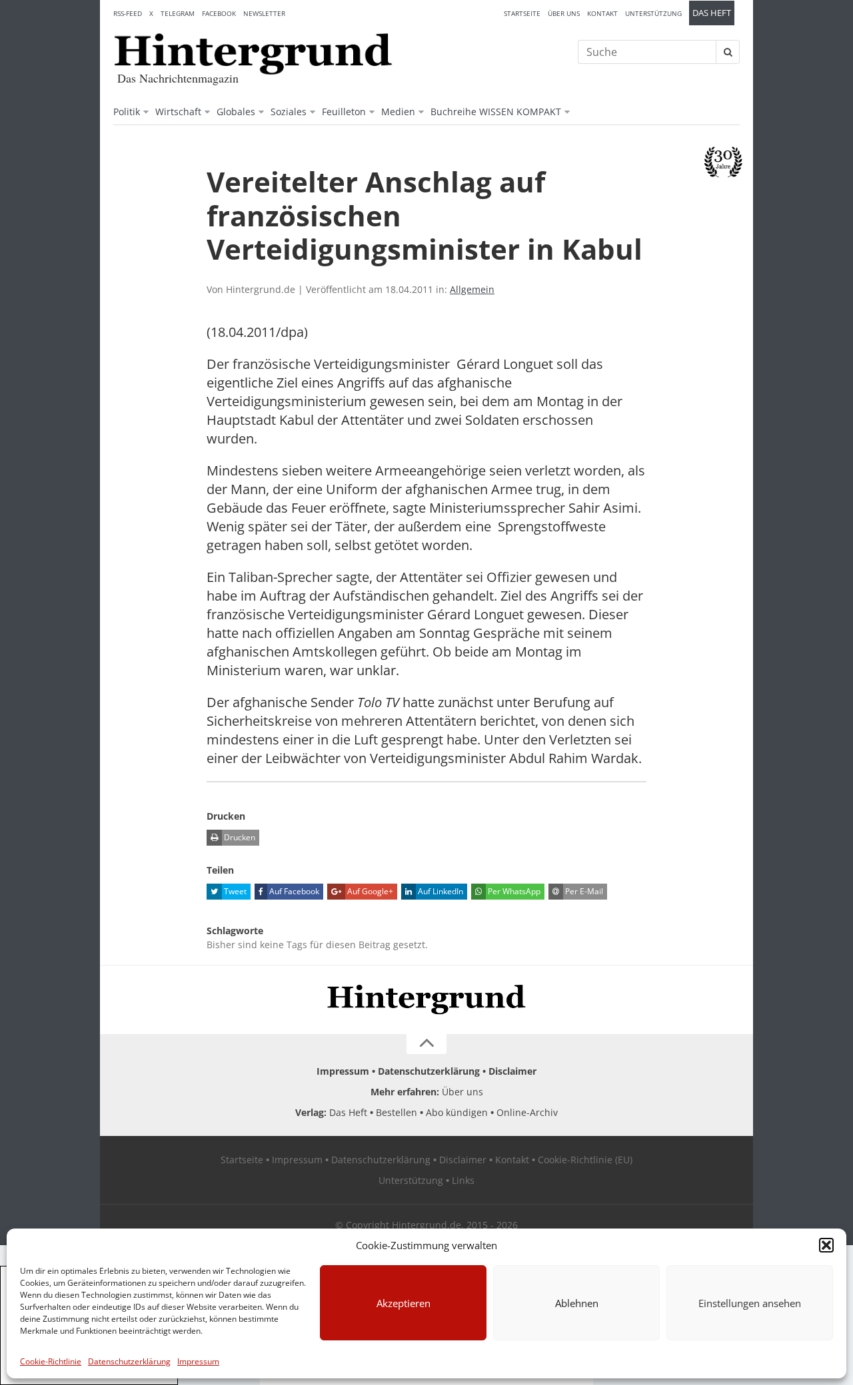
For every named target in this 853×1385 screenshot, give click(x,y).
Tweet (234, 891)
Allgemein (472, 289)
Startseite (522, 13)
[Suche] (728, 52)
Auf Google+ (369, 891)
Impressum (198, 1361)
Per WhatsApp (513, 891)
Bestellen (396, 1112)
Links (463, 1180)
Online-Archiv (527, 1112)
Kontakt (602, 13)
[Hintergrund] (253, 54)
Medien (398, 111)
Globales (236, 111)
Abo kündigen (457, 1112)
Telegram (178, 13)
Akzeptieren (403, 1303)
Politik (126, 111)
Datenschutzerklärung (129, 1361)
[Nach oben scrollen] (426, 1044)
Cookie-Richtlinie (50, 1361)
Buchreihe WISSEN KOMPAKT (495, 111)
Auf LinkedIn (439, 891)
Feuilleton (344, 111)
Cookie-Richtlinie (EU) (585, 1159)
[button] (826, 1245)
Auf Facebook (293, 891)
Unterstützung (653, 13)
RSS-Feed (127, 13)
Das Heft (711, 13)
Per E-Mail (583, 891)
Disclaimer (512, 1071)
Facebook (219, 13)
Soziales (289, 111)
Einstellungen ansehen (749, 1303)
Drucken (238, 837)
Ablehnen (576, 1303)
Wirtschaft (178, 111)
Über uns (564, 13)
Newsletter (264, 13)
